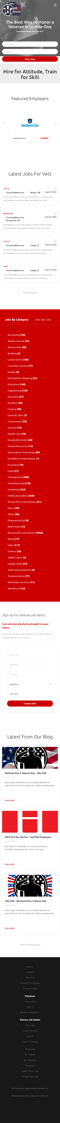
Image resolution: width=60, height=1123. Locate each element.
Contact (30, 972)
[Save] (55, 189)
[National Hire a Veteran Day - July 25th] (30, 758)
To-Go (6, 188)
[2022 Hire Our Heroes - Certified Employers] (30, 822)
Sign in (30, 1006)
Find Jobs (30, 59)
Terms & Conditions (30, 982)
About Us (30, 977)
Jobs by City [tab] (43, 319)
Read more (10, 800)
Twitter (32, 1054)
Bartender (8, 213)
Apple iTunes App (30, 1070)
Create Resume (30, 1030)
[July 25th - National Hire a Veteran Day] (30, 886)
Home (30, 966)
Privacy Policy (30, 988)
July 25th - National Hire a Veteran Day (25, 900)
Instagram (30, 1065)
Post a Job (30, 1001)
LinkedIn (32, 1059)
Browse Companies (30, 1012)
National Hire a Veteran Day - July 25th (25, 772)
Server (6, 241)
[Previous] (5, 123)
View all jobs (30, 292)
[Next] (55, 123)
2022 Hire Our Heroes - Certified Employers (28, 836)
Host (5, 266)
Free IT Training (30, 1041)
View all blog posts (30, 944)
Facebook (30, 1049)
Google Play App (30, 1076)
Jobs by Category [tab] (16, 319)
